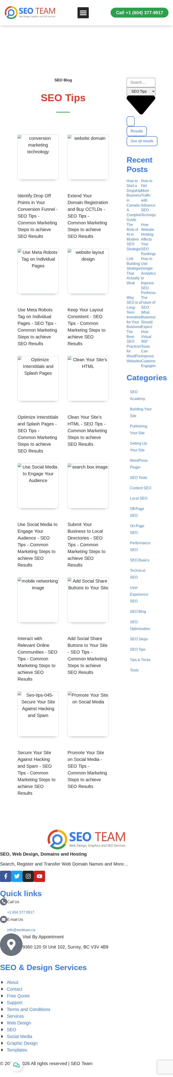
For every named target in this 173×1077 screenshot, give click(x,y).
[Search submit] (131, 121)
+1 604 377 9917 (20, 912)
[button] (83, 12)
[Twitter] (17, 876)
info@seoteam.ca (21, 930)
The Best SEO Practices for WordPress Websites (135, 346)
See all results (142, 141)
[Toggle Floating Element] (16, 1065)
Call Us (13, 902)
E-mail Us (15, 919)
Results (137, 131)
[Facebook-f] (5, 876)
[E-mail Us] (3, 919)
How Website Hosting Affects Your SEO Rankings (148, 239)
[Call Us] (3, 901)
